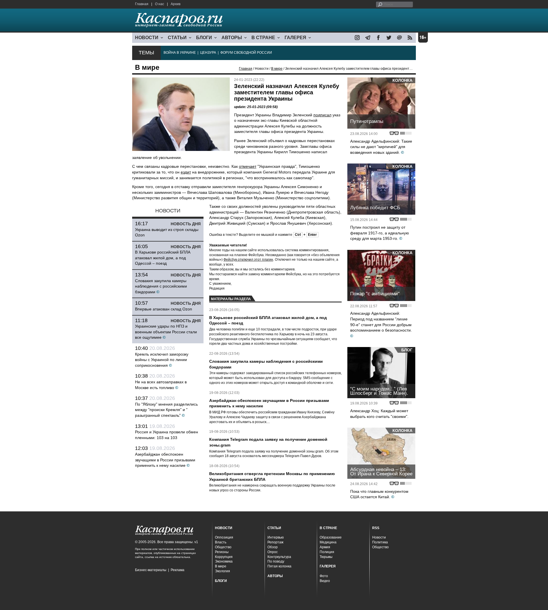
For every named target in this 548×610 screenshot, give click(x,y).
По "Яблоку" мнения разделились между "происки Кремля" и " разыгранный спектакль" (166, 410)
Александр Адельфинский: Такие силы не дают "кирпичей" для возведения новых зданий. (381, 147)
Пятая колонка (279, 566)
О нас (159, 4)
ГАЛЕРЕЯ (295, 37)
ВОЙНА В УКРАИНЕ (180, 53)
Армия (325, 547)
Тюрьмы (326, 557)
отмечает (247, 166)
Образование (331, 537)
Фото (324, 576)
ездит (186, 172)
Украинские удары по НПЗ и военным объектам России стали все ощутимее (166, 332)
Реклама (177, 570)
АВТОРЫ (231, 37)
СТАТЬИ (177, 37)
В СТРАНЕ (263, 37)
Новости (379, 537)
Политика (380, 542)
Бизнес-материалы (150, 570)
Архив (175, 4)
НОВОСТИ (146, 37)
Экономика (224, 561)
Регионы (222, 552)
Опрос (272, 552)
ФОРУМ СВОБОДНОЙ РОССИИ (246, 53)
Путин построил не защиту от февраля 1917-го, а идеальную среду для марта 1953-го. (379, 233)
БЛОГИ (204, 37)
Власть (220, 542)
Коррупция (224, 557)
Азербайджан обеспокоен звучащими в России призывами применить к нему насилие (165, 460)
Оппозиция (224, 537)
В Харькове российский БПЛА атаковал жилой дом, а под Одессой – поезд (162, 258)
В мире (277, 69)
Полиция (327, 552)
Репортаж (275, 542)
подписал (322, 115)
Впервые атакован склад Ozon (163, 309)
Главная (141, 4)
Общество (223, 547)
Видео (325, 581)
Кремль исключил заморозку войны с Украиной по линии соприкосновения (161, 360)
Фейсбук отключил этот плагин (248, 260)
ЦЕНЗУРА (208, 53)
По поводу (275, 561)
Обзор (272, 547)
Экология (222, 571)
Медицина (328, 542)
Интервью (275, 537)
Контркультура (279, 557)
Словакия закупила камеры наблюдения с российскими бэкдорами (161, 286)
